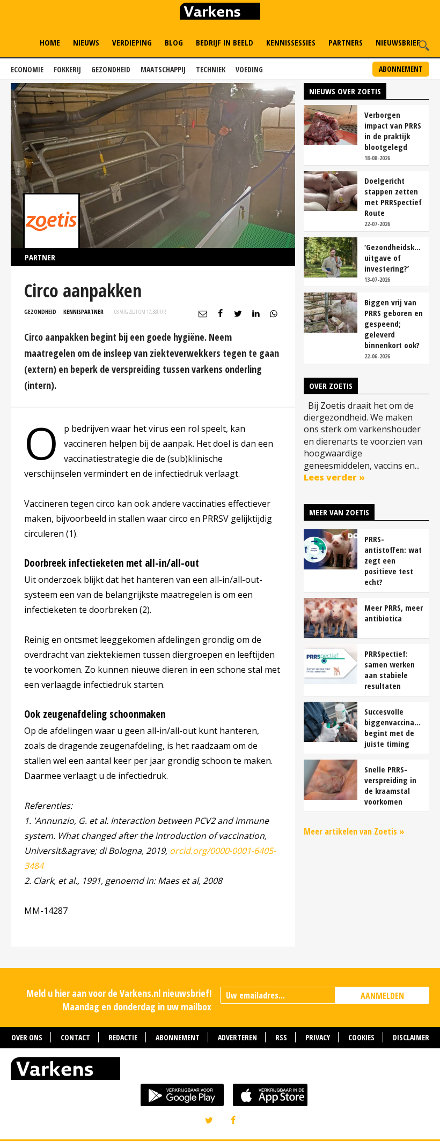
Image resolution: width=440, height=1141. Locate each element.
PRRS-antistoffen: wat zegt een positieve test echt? (393, 560)
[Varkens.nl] (220, 1071)
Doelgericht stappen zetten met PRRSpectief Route (393, 196)
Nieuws (86, 42)
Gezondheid (110, 69)
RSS (281, 1037)
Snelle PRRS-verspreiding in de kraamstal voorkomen (390, 785)
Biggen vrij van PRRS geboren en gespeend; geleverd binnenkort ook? (393, 323)
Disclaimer (411, 1037)
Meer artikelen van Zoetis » (354, 831)
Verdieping (132, 42)
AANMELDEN (382, 996)
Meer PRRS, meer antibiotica (393, 613)
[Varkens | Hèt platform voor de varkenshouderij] (220, 12)
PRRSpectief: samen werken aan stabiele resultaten (389, 669)
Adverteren (237, 1037)
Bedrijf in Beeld (224, 42)
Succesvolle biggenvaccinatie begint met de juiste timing (393, 727)
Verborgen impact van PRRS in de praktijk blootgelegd (392, 130)
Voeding (249, 69)
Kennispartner (83, 311)
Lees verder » (334, 477)
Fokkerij (67, 69)
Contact (75, 1037)
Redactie (122, 1037)
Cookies (361, 1037)
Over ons (26, 1037)
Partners (345, 42)
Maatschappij (163, 69)
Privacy (317, 1037)
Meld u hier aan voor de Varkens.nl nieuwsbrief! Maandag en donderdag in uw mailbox (118, 1000)
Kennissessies (291, 42)
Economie (27, 69)
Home (50, 42)
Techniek (210, 69)
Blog (174, 42)
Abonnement (401, 69)
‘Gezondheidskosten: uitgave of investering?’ (393, 258)
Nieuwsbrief (398, 42)
